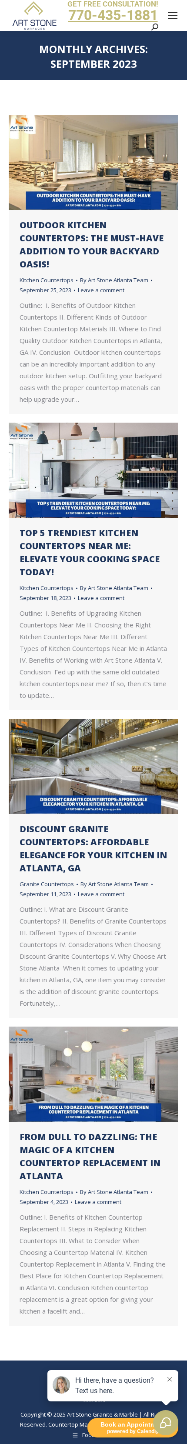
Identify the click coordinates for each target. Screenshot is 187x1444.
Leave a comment (101, 290)
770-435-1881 (113, 15)
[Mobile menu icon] (172, 15)
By (114, 280)
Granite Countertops (47, 884)
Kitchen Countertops (46, 280)
